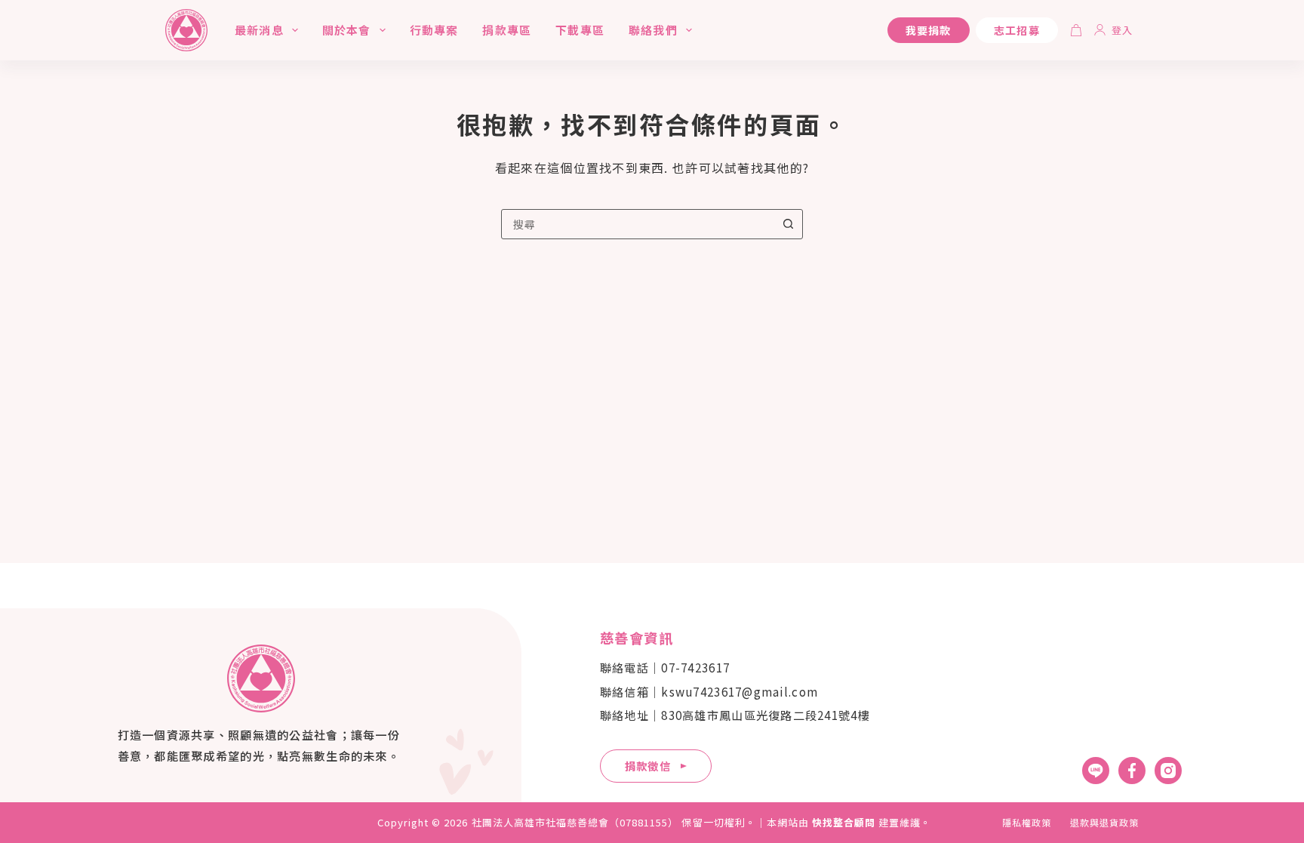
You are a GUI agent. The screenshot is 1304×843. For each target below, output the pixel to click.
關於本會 (346, 30)
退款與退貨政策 (1104, 823)
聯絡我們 (653, 30)
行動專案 (434, 30)
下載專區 (579, 30)
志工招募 (1017, 30)
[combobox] (637, 224)
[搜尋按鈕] (787, 224)
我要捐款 (929, 30)
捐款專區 (506, 30)
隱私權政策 (1026, 823)
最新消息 (259, 30)
